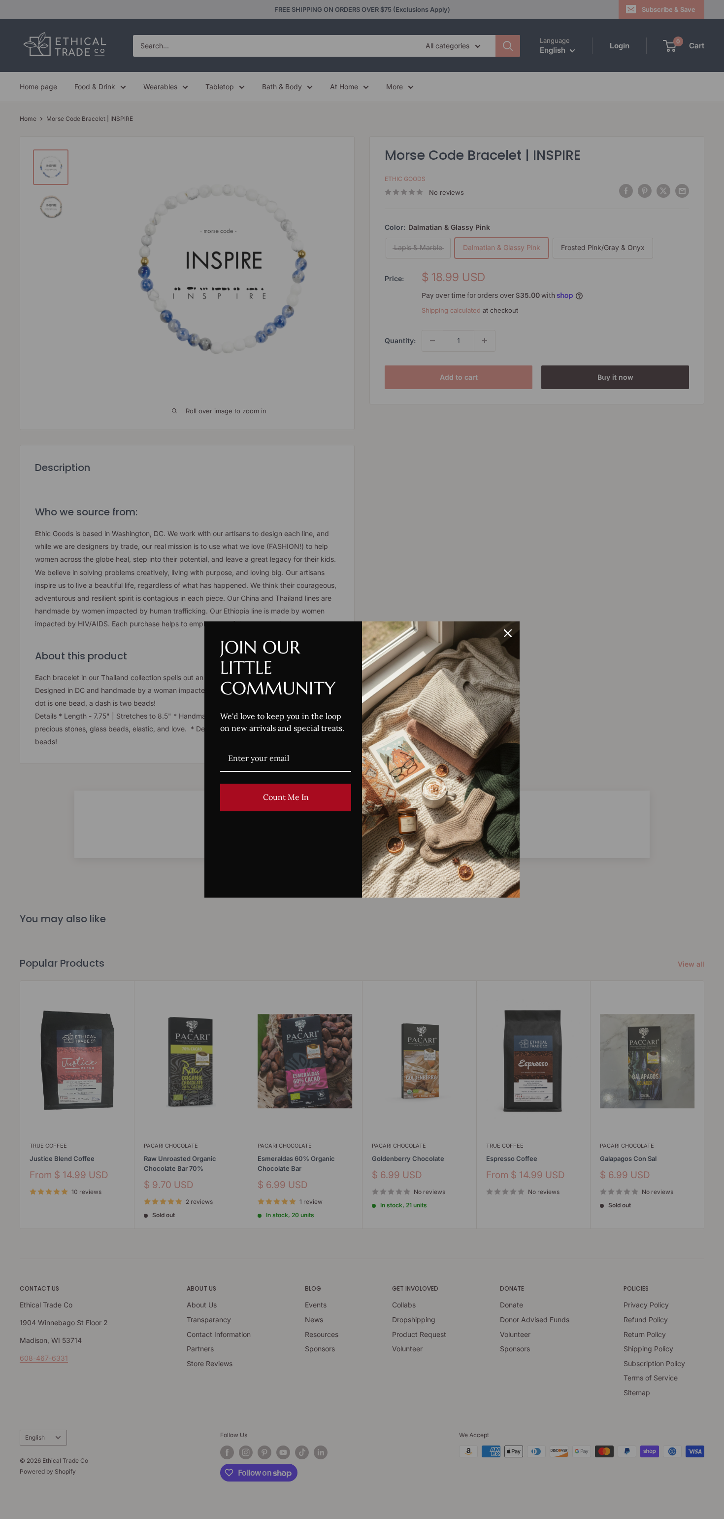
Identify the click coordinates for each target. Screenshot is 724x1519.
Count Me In (286, 797)
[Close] (508, 633)
